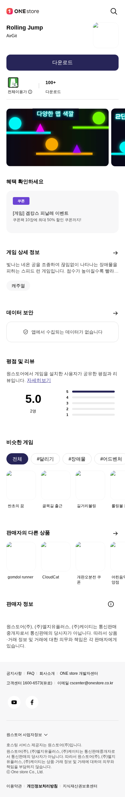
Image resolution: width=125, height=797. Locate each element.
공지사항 (14, 673)
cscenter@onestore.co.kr (91, 683)
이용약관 (14, 786)
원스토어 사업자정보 (24, 734)
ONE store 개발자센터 (79, 673)
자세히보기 (39, 380)
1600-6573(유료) (37, 683)
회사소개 (47, 673)
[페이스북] (32, 702)
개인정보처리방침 (42, 786)
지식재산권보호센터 (80, 786)
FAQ (30, 673)
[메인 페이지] (23, 11)
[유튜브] (14, 702)
